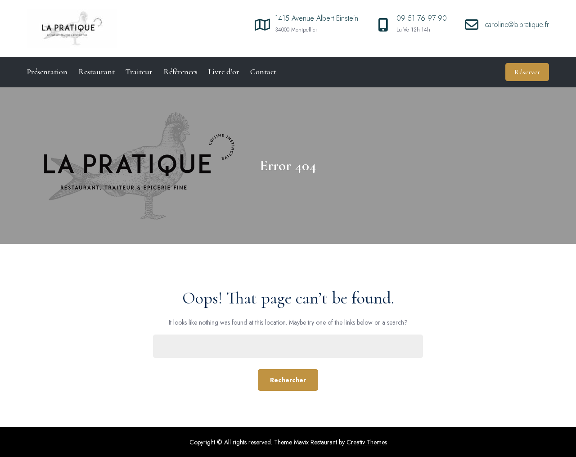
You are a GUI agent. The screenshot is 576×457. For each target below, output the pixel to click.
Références (180, 72)
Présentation (47, 72)
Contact (263, 72)
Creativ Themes (366, 442)
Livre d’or (223, 72)
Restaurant (96, 72)
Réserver (527, 72)
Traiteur (139, 72)
